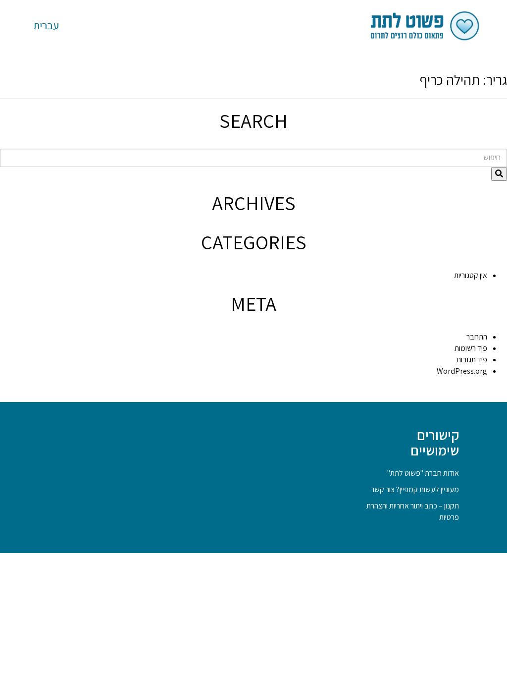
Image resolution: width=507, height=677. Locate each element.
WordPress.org (462, 371)
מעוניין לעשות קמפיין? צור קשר (415, 489)
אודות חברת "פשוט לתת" (423, 473)
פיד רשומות (471, 348)
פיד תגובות (471, 359)
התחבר (476, 337)
